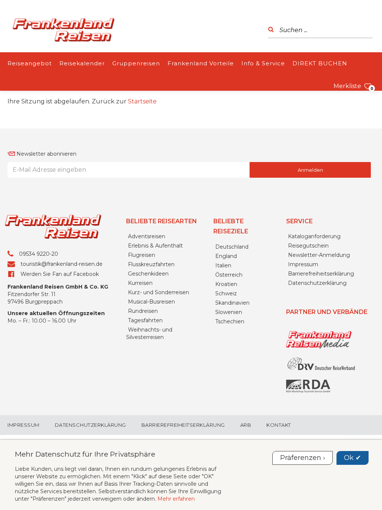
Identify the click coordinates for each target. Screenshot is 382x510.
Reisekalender (82, 63)
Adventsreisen (146, 236)
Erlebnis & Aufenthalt (155, 245)
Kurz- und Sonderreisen (158, 292)
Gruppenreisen (136, 63)
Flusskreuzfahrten (151, 264)
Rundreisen (143, 311)
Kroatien (226, 284)
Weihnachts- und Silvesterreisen (149, 333)
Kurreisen (140, 283)
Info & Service (263, 63)
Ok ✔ (352, 458)
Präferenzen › (302, 458)
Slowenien (228, 312)
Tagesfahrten (145, 320)
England (226, 256)
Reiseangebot (29, 63)
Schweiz (226, 293)
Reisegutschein (308, 245)
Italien (223, 265)
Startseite (142, 101)
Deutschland (231, 246)
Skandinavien (232, 302)
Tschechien (229, 321)
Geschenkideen (148, 273)
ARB (245, 425)
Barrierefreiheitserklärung (321, 273)
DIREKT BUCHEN (319, 63)
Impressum (303, 264)
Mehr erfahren (176, 498)
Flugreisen (141, 255)
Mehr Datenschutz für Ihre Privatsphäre (85, 454)
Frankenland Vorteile (200, 63)
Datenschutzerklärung (317, 283)
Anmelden (310, 170)
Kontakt (278, 425)
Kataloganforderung (314, 236)
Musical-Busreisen (151, 301)
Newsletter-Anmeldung (319, 255)
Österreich (228, 274)
